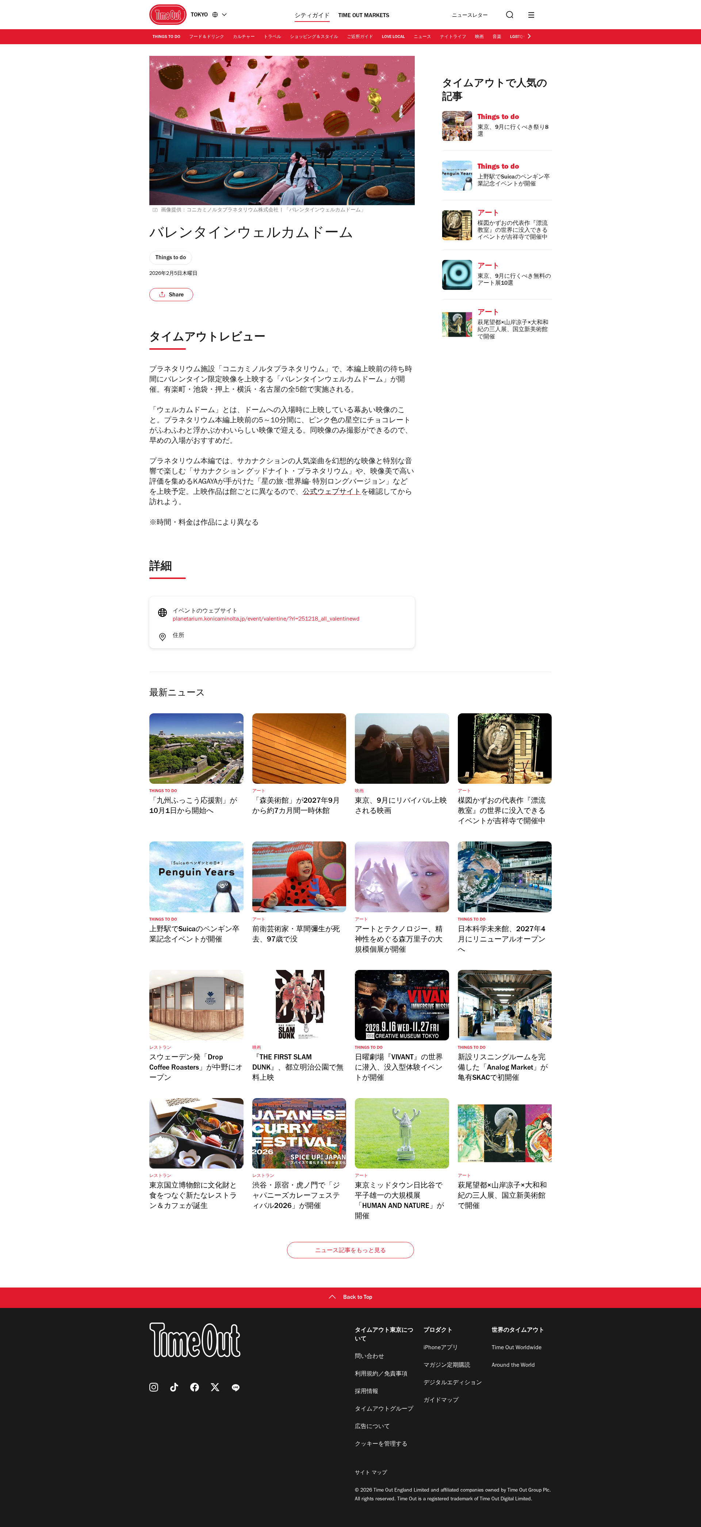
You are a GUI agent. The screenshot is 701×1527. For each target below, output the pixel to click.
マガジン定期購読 (447, 1366)
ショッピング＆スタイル (314, 37)
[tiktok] (174, 1387)
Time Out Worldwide (516, 1348)
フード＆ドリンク (206, 37)
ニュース (422, 37)
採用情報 (366, 1392)
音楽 (497, 37)
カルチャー (244, 37)
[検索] (509, 14)
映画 (479, 37)
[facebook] (194, 1387)
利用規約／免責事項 (381, 1374)
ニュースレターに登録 (470, 16)
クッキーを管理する (381, 1444)
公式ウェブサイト (332, 492)
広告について (372, 1427)
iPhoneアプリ (441, 1348)
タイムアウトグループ (384, 1409)
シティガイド (312, 16)
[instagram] (153, 1387)
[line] (235, 1387)
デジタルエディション (453, 1383)
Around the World (513, 1366)
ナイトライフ (453, 37)
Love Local (393, 37)
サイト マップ (371, 1473)
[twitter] (215, 1387)
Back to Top (357, 1298)
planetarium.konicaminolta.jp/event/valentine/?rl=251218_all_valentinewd (266, 619)
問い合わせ (369, 1357)
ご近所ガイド (360, 37)
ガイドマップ (441, 1401)
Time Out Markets (363, 16)
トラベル (272, 37)
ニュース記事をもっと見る (350, 1251)
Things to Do (166, 37)
